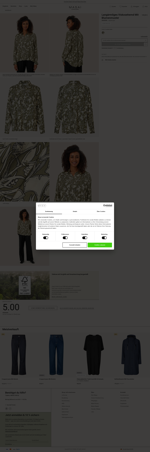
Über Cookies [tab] (101, 211)
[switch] (65, 237)
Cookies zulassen (100, 245)
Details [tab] (75, 211)
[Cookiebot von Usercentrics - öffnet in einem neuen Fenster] (104, 205)
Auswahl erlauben (74, 245)
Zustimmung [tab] (49, 211)
